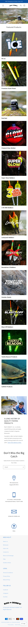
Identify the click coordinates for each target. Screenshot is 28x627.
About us (5, 541)
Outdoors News (7, 562)
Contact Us (6, 552)
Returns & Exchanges (8, 555)
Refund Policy (6, 579)
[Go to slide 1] (13, 21)
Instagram (5, 593)
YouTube (5, 596)
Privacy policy (11, 624)
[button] (3, 5)
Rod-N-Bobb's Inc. (8, 622)
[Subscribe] (23, 467)
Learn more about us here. (14, 442)
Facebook (5, 589)
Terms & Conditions (8, 572)
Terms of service (18, 624)
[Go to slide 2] (14, 21)
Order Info (5, 548)
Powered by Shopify (16, 622)
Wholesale (5, 545)
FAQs (4, 559)
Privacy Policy (6, 576)
